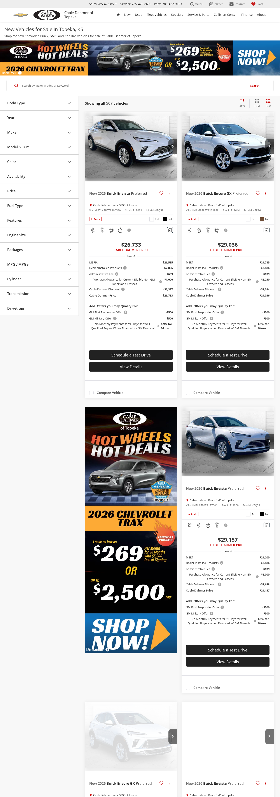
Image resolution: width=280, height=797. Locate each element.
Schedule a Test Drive (131, 355)
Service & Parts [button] (198, 14)
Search (254, 86)
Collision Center (225, 14)
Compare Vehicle (110, 393)
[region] (131, 295)
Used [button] (138, 14)
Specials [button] (177, 14)
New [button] (127, 14)
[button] (172, 146)
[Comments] (170, 230)
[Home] (118, 15)
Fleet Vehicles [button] (157, 14)
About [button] (261, 14)
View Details (131, 366)
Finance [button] (247, 14)
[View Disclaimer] (129, 230)
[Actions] (169, 193)
